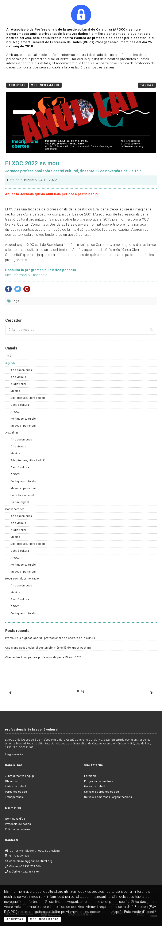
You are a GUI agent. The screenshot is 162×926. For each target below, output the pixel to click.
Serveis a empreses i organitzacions (108, 797)
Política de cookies (17, 829)
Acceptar (15, 919)
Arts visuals (18, 377)
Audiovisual (18, 383)
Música (15, 390)
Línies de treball (15, 786)
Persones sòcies (16, 791)
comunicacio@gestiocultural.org (30, 861)
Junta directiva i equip (19, 775)
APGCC (15, 411)
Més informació (45, 85)
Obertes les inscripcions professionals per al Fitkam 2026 (43, 657)
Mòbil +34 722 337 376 (24, 871)
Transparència (14, 797)
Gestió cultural (20, 404)
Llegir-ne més (14, 754)
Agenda (10, 363)
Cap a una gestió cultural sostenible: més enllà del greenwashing (48, 647)
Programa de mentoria (98, 781)
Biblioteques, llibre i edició (28, 397)
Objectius (11, 781)
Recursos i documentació (22, 578)
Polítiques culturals (23, 418)
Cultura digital (20, 502)
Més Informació (44, 919)
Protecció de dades (18, 824)
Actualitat (11, 432)
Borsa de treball (94, 786)
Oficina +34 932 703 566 (24, 866)
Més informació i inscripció (26, 275)
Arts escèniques (21, 370)
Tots (8, 356)
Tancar (147, 85)
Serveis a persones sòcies (101, 791)
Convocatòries (14, 509)
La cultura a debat (22, 495)
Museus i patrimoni (23, 425)
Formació (90, 775)
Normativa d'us (15, 818)
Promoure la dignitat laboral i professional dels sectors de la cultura (50, 638)
